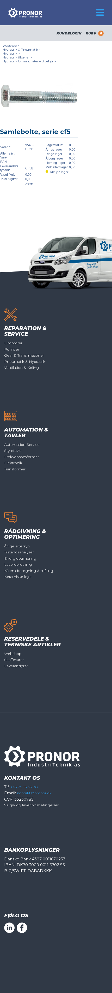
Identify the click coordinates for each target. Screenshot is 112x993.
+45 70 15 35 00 (24, 787)
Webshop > (11, 46)
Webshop (12, 654)
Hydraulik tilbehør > (17, 57)
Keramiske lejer (18, 577)
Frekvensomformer (21, 457)
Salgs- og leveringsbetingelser (31, 805)
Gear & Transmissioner (24, 355)
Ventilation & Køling (21, 367)
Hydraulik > (11, 53)
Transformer (15, 469)
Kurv (94, 33)
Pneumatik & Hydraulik (24, 361)
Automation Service (22, 444)
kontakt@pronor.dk (34, 793)
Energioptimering (20, 558)
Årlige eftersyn (17, 546)
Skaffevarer (14, 660)
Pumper (11, 349)
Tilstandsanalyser (19, 552)
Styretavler (13, 450)
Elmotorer (13, 343)
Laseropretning (18, 564)
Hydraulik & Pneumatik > (22, 49)
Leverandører (16, 666)
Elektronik (13, 463)
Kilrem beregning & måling (28, 571)
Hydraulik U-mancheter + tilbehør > (29, 61)
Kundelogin (69, 33)
